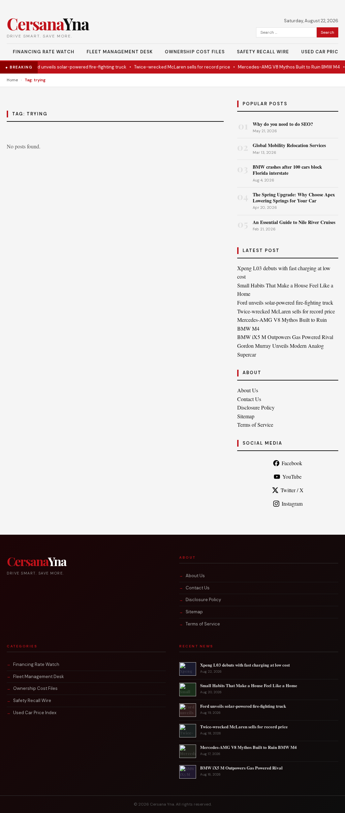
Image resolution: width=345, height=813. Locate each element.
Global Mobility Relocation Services (289, 145)
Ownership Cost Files (195, 52)
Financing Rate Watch (43, 52)
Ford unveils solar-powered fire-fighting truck (71, 67)
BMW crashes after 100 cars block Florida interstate (287, 169)
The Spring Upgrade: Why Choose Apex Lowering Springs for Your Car (294, 197)
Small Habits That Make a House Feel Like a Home (248, 685)
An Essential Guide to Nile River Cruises (294, 222)
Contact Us (249, 398)
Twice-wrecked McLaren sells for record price (175, 67)
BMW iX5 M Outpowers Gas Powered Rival (285, 336)
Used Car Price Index (34, 713)
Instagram (292, 503)
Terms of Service (255, 424)
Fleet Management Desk (120, 52)
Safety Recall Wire (263, 52)
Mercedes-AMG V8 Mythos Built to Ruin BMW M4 (281, 67)
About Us (247, 390)
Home (12, 80)
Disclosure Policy (256, 407)
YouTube (292, 476)
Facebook (292, 463)
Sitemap (245, 416)
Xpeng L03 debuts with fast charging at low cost (245, 665)
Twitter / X (292, 490)
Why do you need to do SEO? (283, 124)
